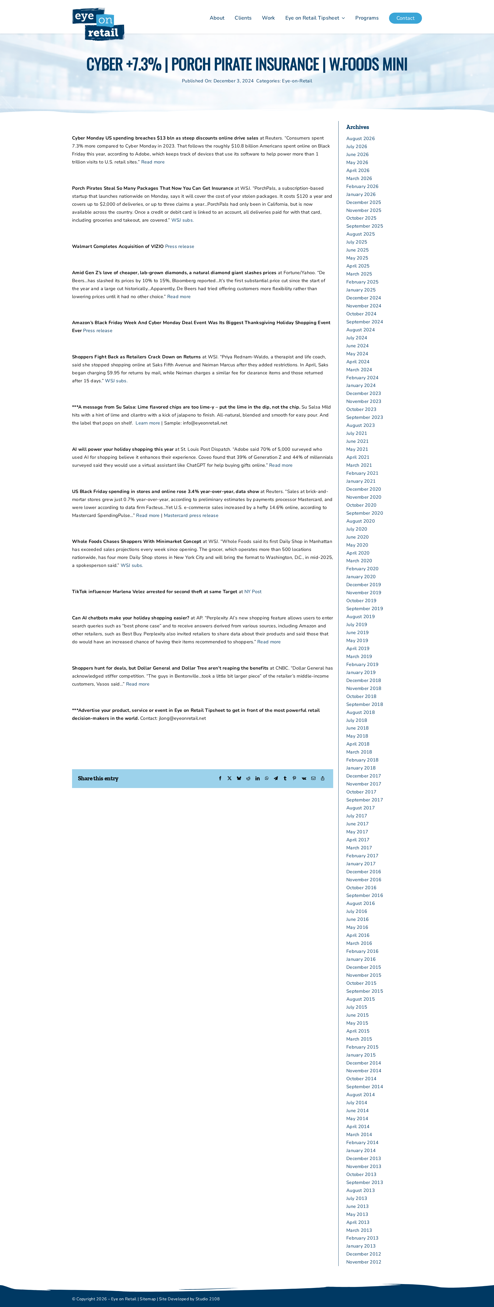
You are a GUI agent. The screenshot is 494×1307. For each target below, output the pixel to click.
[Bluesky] (239, 778)
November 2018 (364, 688)
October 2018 (361, 696)
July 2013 (356, 1198)
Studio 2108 (208, 1299)
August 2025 (360, 234)
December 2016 (363, 872)
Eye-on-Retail (297, 81)
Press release (180, 246)
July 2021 (356, 433)
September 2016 (364, 895)
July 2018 (356, 720)
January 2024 (361, 385)
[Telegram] (275, 778)
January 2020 (361, 577)
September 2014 (364, 1087)
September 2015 (364, 991)
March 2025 (359, 274)
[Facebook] (220, 778)
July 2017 (356, 816)
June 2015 (357, 1015)
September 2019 (364, 608)
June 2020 (357, 537)
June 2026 (357, 154)
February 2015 (362, 1047)
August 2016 (360, 903)
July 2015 (356, 1007)
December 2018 (363, 680)
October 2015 (361, 983)
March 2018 (359, 752)
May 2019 (357, 640)
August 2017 (360, 808)
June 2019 (357, 632)
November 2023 (364, 401)
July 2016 (356, 911)
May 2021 (357, 449)
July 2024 (356, 338)
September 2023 (364, 417)
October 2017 (361, 792)
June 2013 (357, 1206)
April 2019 (358, 648)
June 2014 (357, 1110)
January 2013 (361, 1246)
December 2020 (363, 489)
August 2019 (360, 616)
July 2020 (356, 529)
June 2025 (357, 250)
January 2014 (361, 1150)
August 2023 (360, 425)
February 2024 (362, 378)
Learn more (148, 423)
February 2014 (362, 1142)
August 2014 (360, 1095)
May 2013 (357, 1214)
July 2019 (356, 624)
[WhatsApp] (266, 778)
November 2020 (364, 497)
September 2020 (364, 513)
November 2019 (364, 593)
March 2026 (359, 178)
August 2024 (360, 330)
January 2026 (361, 194)
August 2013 (360, 1190)
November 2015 (364, 975)
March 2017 (359, 848)
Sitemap (148, 1299)
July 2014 (356, 1103)
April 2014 (358, 1126)
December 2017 (363, 776)
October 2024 (361, 314)
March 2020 (359, 561)
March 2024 (359, 370)
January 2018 (361, 768)
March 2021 (359, 465)
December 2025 (363, 202)
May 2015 (357, 1023)
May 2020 (357, 545)
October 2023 (361, 409)
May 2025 (357, 258)
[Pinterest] (294, 778)
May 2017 (357, 832)
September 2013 (364, 1182)
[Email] (313, 778)
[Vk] (304, 778)
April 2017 (358, 840)
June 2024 (357, 346)
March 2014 (359, 1134)
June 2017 (357, 824)
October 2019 (361, 601)
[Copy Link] (322, 778)
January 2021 (361, 481)
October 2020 (361, 505)
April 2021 (358, 457)
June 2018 (357, 728)
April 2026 (358, 170)
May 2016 (357, 927)
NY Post (253, 591)
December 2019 (363, 585)
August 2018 (360, 712)
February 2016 (362, 951)
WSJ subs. (182, 220)
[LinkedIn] (257, 778)
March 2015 (359, 1039)
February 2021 (362, 473)
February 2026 (362, 186)
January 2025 (361, 290)
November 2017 (364, 784)
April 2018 (358, 744)
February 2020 (362, 569)
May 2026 (357, 162)
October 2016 (361, 888)
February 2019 (362, 664)
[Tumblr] (285, 778)
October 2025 (361, 218)
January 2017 (361, 864)
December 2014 (363, 1063)
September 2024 (364, 322)
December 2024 (363, 298)
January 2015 (361, 1055)
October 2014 (361, 1079)
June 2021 (357, 441)
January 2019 (361, 672)
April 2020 (358, 553)
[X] (229, 778)
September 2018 (364, 704)
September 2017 (364, 800)
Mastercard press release (191, 515)
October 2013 (361, 1174)
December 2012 (363, 1254)
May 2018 (357, 736)
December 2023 (363, 393)
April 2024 (358, 362)
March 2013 (359, 1230)
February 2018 (362, 760)
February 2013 (362, 1238)
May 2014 (357, 1118)
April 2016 (358, 935)
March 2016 (359, 943)
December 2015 (363, 967)
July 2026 (356, 146)
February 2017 (362, 856)
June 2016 (357, 919)
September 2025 (364, 226)
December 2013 (363, 1158)
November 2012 (364, 1262)
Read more (153, 162)
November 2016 (364, 880)
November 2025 (364, 210)
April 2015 (358, 1031)
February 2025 (362, 282)
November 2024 (364, 306)
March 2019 (359, 656)
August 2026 (360, 138)
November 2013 (364, 1166)
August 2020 (360, 521)
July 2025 (356, 242)
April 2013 (358, 1222)
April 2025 (358, 266)
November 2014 (364, 1071)
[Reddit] (248, 778)
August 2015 (360, 999)
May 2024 (357, 354)
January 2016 (361, 959)
